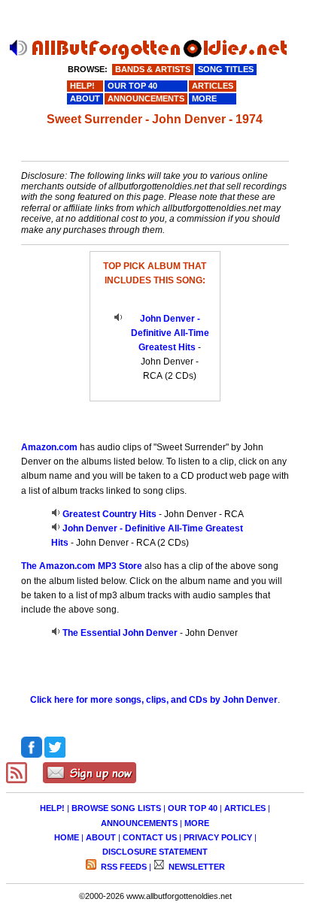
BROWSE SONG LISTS (116, 808)
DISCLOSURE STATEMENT (155, 851)
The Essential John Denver (120, 633)
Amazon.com (49, 447)
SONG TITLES (226, 69)
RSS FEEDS (123, 866)
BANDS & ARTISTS (153, 69)
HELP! (52, 808)
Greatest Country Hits (109, 514)
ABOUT (101, 837)
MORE (196, 823)
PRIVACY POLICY (218, 837)
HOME (66, 837)
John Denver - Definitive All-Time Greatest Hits (170, 333)
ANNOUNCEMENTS (139, 823)
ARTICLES (245, 808)
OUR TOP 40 (192, 808)
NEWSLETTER (195, 866)
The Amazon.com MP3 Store (81, 566)
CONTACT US (150, 837)
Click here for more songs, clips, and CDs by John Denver (154, 700)
